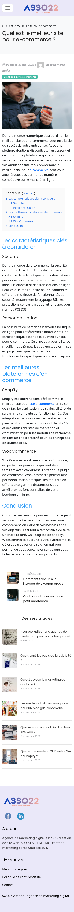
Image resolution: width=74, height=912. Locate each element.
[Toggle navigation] (7, 8)
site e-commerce (42, 403)
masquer (28, 193)
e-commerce (39, 170)
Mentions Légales (15, 869)
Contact (7, 885)
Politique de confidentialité (21, 877)
